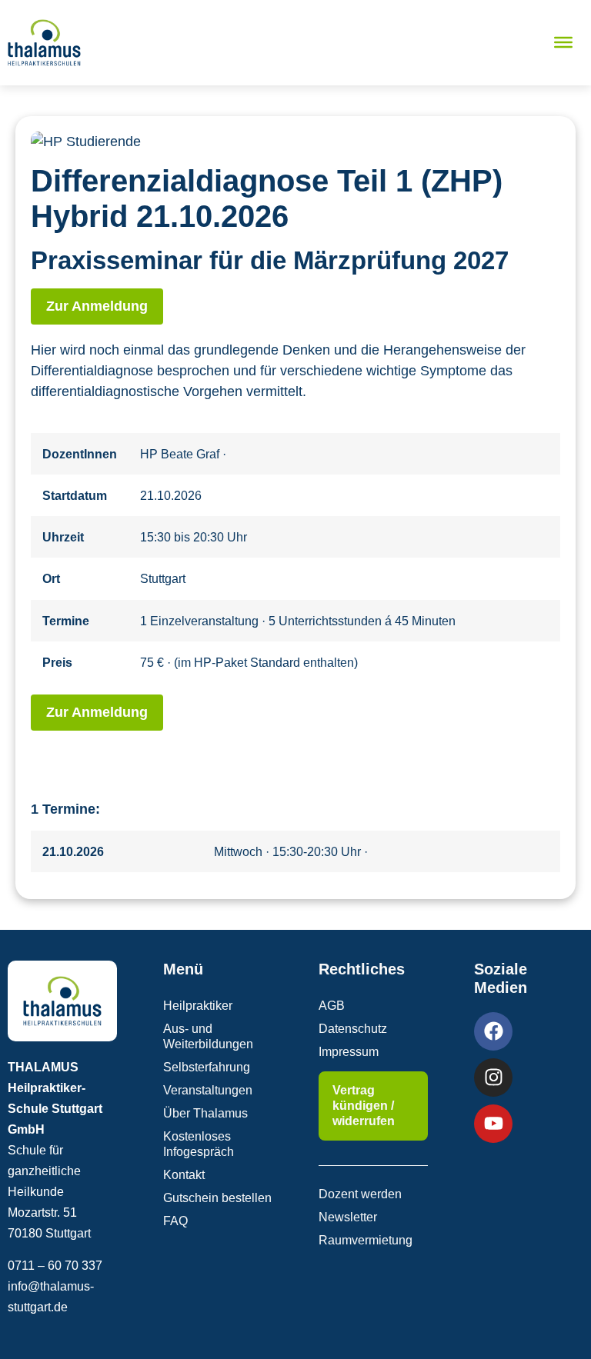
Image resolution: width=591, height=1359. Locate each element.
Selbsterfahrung (206, 1067)
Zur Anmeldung (97, 306)
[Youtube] (493, 1123)
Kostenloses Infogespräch (198, 1144)
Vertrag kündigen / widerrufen (363, 1106)
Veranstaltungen (207, 1090)
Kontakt (184, 1174)
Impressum (349, 1051)
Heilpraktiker (197, 1005)
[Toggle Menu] (563, 42)
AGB (332, 1005)
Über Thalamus (205, 1113)
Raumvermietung (365, 1240)
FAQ (175, 1220)
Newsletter (348, 1217)
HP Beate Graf (181, 454)
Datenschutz (353, 1028)
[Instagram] (493, 1077)
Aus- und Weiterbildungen (208, 1036)
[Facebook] (493, 1031)
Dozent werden (360, 1194)
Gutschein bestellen (217, 1197)
